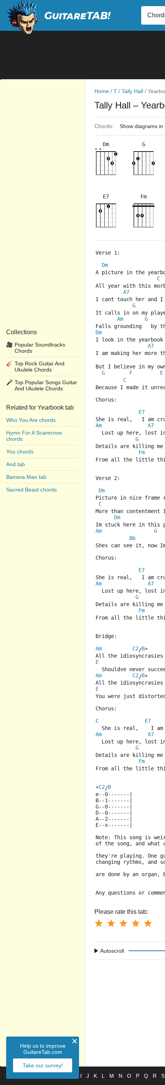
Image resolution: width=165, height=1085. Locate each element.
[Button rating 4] (135, 923)
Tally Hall (132, 91)
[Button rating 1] (98, 923)
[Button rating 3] (123, 923)
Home (101, 91)
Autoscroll (112, 951)
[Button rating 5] (148, 923)
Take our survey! (43, 1065)
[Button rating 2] (111, 923)
